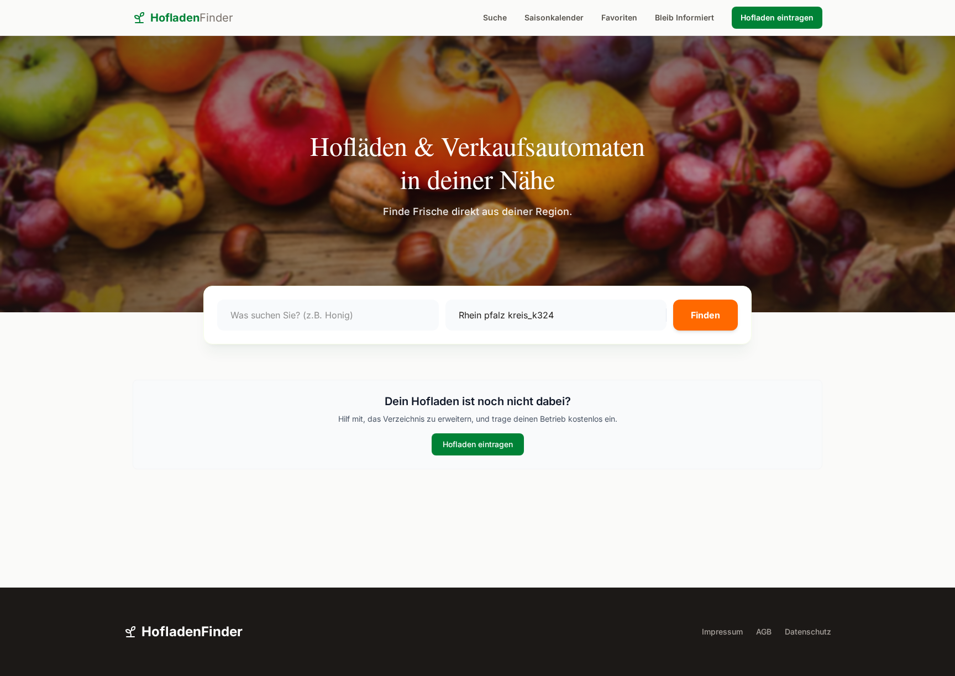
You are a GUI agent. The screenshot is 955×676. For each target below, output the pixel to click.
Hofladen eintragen (777, 17)
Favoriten (619, 17)
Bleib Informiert (684, 17)
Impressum (722, 631)
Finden (705, 315)
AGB (764, 631)
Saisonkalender (554, 17)
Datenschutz (808, 631)
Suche (495, 17)
